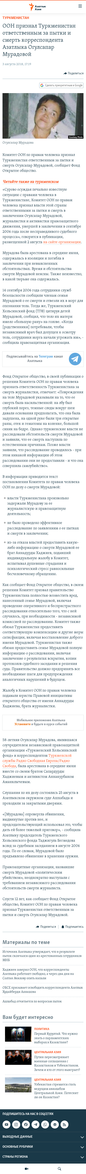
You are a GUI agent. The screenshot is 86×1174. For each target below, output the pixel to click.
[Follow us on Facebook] (26, 1124)
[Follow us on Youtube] (6, 1124)
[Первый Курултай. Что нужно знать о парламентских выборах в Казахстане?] (18, 1034)
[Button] (74, 73)
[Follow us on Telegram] (35, 1124)
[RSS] (64, 1124)
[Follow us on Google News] (55, 1124)
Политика (41, 1029)
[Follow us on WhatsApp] (45, 1124)
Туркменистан (16, 18)
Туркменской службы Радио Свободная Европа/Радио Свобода (37, 761)
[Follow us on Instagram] (16, 1124)
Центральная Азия (47, 1052)
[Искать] (59, 1169)
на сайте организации (62, 242)
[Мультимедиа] (26, 1169)
